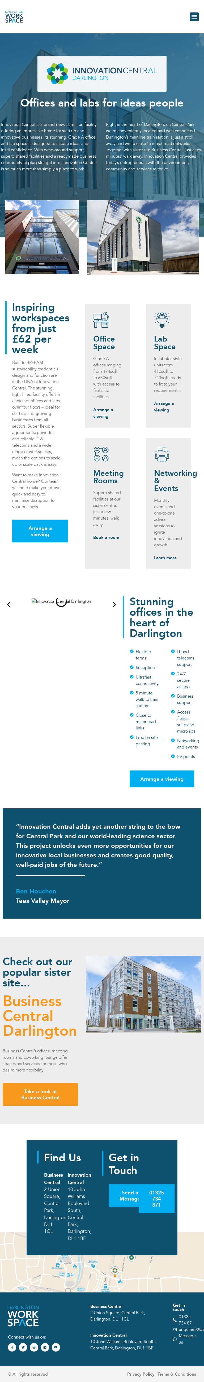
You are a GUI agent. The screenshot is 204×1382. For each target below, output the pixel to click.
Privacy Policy (140, 1373)
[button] (194, 16)
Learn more (165, 557)
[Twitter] (23, 1347)
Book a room (106, 537)
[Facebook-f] (12, 1347)
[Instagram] (34, 1347)
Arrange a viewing (103, 413)
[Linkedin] (45, 1347)
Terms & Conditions (177, 1373)
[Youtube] (56, 1347)
